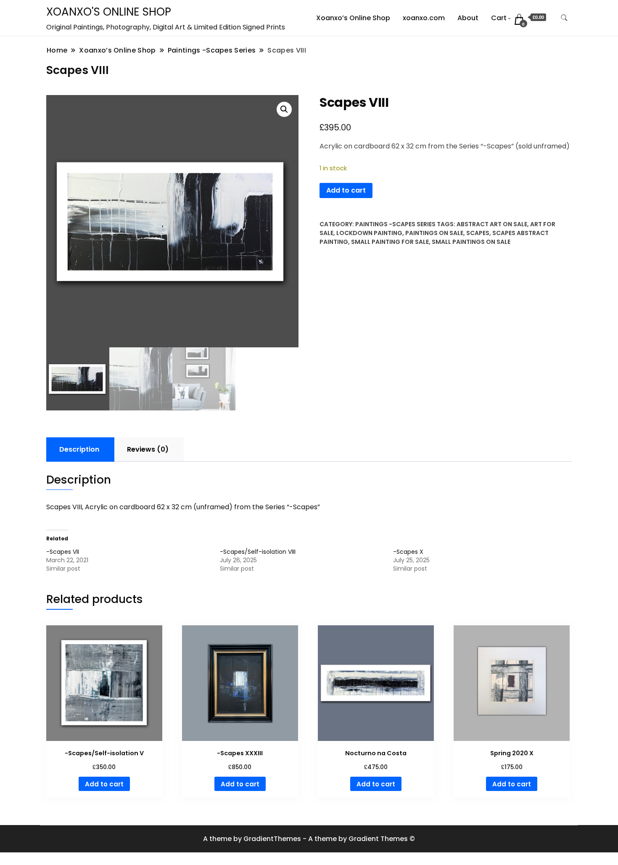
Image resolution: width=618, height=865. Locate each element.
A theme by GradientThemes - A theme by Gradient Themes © (309, 839)
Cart (499, 18)
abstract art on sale (492, 224)
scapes (477, 233)
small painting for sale (390, 242)
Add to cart (346, 190)
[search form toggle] (564, 18)
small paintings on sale (471, 242)
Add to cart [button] (104, 784)
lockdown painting (369, 233)
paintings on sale (434, 233)
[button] (284, 109)
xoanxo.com (424, 18)
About (467, 18)
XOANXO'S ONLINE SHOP (108, 11)
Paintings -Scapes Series (395, 224)
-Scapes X (408, 552)
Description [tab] (79, 449)
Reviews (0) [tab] (148, 449)
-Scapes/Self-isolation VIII (258, 552)
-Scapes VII (62, 552)
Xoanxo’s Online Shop (353, 18)
